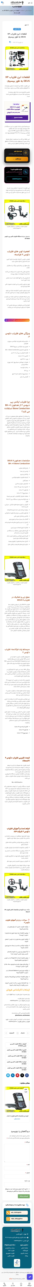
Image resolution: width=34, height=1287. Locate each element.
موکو (10, 1279)
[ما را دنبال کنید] (17, 156)
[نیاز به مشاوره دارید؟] (17, 175)
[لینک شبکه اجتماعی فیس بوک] (27, 1075)
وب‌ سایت (27, 1181)
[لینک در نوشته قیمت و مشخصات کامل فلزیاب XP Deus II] (17, 1100)
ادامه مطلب (17, 1119)
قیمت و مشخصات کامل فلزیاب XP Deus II (17, 1116)
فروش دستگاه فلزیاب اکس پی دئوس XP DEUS (16, 1063)
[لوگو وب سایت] (17, 3)
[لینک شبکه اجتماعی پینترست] (17, 1075)
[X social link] (22, 1075)
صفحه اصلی (28, 11)
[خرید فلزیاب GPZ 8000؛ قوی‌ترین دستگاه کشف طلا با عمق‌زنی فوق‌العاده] (17, 112)
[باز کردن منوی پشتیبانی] (30, 1277)
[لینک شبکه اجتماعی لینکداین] (13, 1075)
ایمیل (27, 1173)
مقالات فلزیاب (17, 29)
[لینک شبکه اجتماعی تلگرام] (8, 1075)
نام (28, 1165)
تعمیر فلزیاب (21, 1022)
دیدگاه (27, 1142)
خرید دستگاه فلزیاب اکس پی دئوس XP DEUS (17, 1057)
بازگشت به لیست (17, 1033)
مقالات (22, 11)
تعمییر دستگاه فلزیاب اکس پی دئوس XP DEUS (16, 1051)
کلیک (10, 994)
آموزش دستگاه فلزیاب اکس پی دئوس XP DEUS (18, 1045)
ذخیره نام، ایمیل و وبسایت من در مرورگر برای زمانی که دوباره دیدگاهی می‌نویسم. (17, 1190)
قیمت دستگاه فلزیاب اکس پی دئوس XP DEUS (16, 1069)
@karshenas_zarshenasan (22, 1015)
